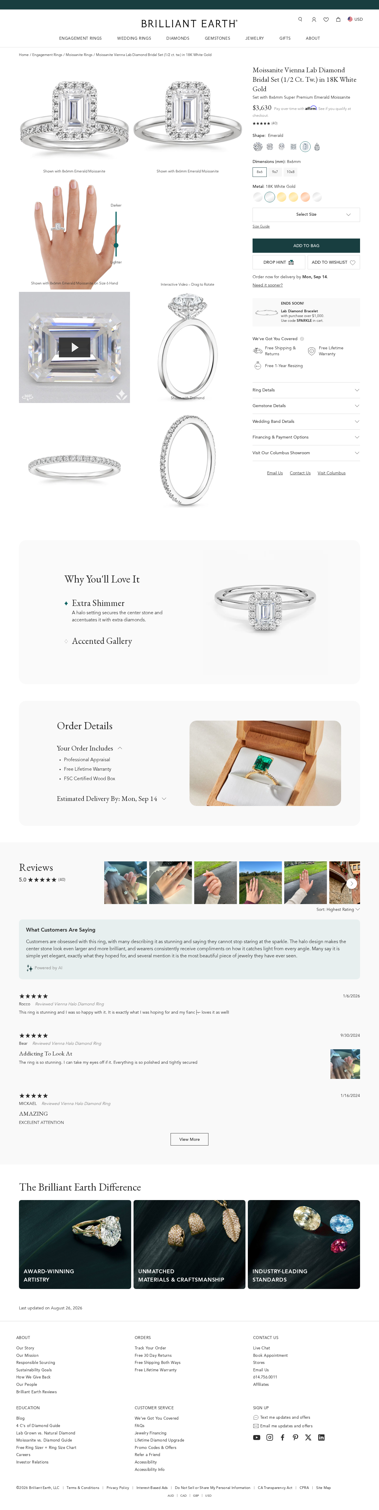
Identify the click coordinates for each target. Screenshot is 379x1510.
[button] (306, 390)
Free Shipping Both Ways (158, 1363)
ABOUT (313, 39)
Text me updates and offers (285, 1418)
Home (24, 55)
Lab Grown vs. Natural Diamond (46, 1433)
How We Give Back (33, 1377)
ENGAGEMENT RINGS (80, 39)
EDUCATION (28, 1408)
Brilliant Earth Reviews (36, 1392)
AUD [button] (171, 1495)
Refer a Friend (147, 1455)
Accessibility (146, 1462)
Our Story (25, 1348)
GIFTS (285, 39)
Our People (26, 1385)
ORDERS (143, 1338)
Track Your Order (150, 1348)
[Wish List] (326, 19)
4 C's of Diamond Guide (38, 1426)
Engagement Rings (47, 55)
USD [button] (208, 1495)
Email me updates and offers (286, 1426)
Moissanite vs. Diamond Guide (44, 1440)
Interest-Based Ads (152, 1488)
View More (189, 1140)
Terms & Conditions (83, 1488)
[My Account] (313, 19)
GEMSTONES (217, 39)
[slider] (116, 245)
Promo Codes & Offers (155, 1448)
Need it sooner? (268, 286)
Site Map (323, 1488)
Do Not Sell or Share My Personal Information (212, 1488)
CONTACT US (265, 1338)
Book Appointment (270, 1356)
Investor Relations (32, 1462)
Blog (20, 1419)
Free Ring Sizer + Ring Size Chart (46, 1448)
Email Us (261, 1370)
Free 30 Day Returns (153, 1356)
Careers (23, 1455)
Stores (259, 1363)
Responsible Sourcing (35, 1363)
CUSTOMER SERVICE (154, 1408)
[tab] (306, 406)
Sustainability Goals (34, 1370)
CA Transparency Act (275, 1488)
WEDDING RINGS (134, 39)
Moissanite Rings (79, 55)
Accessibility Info (150, 1470)
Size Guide (261, 226)
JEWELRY (254, 39)
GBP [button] (196, 1495)
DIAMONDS (177, 39)
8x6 (260, 172)
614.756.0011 (265, 1377)
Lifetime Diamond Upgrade (159, 1440)
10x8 (291, 172)
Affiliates (261, 1385)
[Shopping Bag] (338, 19)
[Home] (189, 23)
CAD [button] (183, 1495)
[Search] (299, 19)
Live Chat (261, 1348)
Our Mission (27, 1356)
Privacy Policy (118, 1488)
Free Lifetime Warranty (87, 769)
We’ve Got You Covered (157, 1419)
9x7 (275, 172)
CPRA (304, 1488)
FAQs (139, 1426)
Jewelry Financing (150, 1433)
